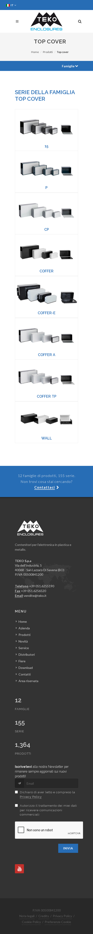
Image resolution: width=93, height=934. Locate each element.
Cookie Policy (31, 922)
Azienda (24, 628)
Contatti (25, 674)
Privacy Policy (31, 796)
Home (35, 52)
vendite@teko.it (35, 596)
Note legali (27, 916)
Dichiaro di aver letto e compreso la (47, 794)
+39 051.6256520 (33, 591)
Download (26, 668)
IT (12, 5)
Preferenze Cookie (58, 922)
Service (24, 648)
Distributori (27, 654)
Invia (68, 848)
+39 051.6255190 (41, 586)
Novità (23, 641)
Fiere (22, 661)
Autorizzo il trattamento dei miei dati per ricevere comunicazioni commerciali (48, 810)
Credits (43, 916)
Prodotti (48, 52)
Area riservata (28, 681)
